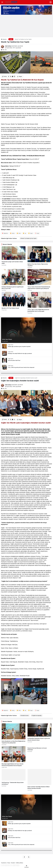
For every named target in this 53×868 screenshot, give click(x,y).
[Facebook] (24, 857)
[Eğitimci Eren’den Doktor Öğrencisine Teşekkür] (39, 257)
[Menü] (2, 2)
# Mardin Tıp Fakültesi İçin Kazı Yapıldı (28, 238)
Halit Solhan (8, 46)
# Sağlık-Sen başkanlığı (36, 715)
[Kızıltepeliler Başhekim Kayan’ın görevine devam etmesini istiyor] (39, 734)
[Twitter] (28, 857)
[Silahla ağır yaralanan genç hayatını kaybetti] (26, 346)
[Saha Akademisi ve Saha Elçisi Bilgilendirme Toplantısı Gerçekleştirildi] (13, 734)
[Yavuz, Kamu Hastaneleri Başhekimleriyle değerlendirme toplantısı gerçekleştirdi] (39, 280)
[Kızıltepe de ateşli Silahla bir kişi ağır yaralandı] (26, 353)
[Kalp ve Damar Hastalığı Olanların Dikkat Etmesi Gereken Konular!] (39, 780)
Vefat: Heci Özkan (7, 339)
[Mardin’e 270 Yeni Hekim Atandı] (13, 303)
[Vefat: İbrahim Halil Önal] (26, 360)
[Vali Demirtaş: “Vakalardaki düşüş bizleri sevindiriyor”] (13, 780)
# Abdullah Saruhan (24, 715)
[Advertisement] (26, 26)
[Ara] (50, 2)
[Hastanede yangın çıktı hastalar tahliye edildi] (13, 257)
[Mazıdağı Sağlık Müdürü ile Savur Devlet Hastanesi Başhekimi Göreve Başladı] (13, 757)
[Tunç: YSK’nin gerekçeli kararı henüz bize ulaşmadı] (26, 367)
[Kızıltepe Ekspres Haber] (11, 2)
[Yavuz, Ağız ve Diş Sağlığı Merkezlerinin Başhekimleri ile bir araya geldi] (39, 303)
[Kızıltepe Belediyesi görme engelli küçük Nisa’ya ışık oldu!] (13, 280)
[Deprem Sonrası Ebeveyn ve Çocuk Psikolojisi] (39, 757)
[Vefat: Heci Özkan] (26, 330)
